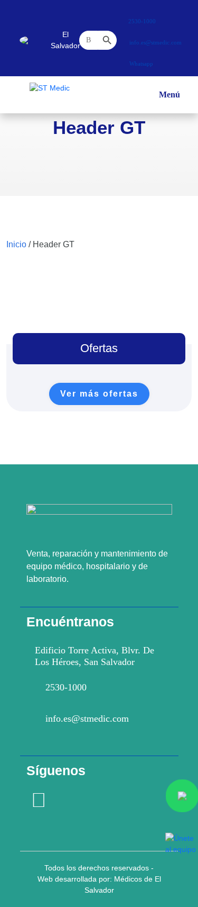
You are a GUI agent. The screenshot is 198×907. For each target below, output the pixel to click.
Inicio (16, 244)
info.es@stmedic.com (87, 718)
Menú (169, 98)
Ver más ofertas (99, 393)
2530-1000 (66, 687)
